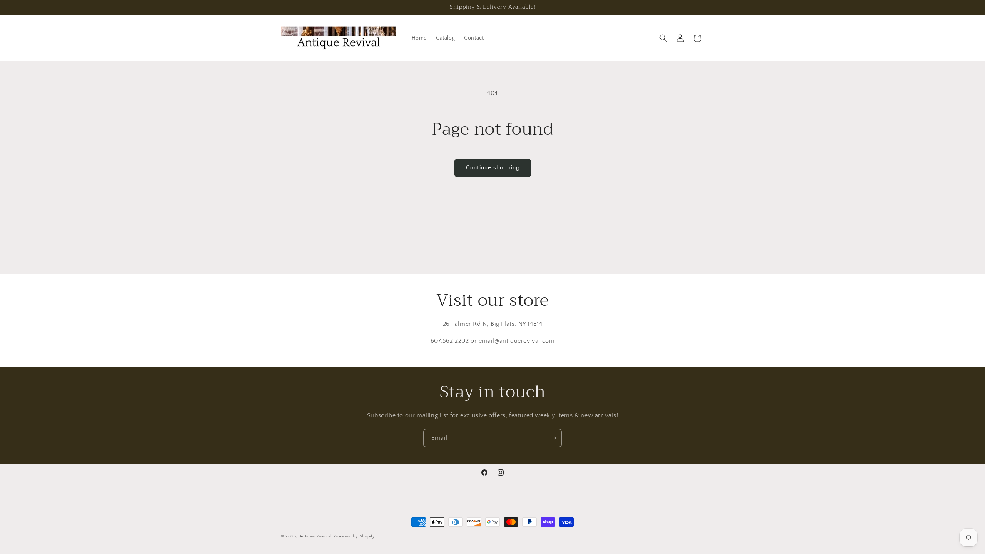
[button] (663, 38)
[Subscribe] (552, 438)
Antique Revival (315, 536)
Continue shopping (492, 167)
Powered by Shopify (354, 536)
